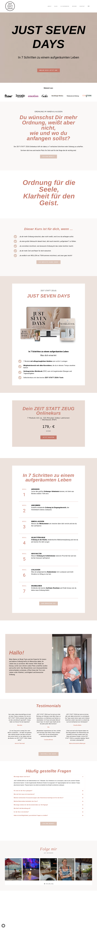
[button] (48, 776)
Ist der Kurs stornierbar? (21, 812)
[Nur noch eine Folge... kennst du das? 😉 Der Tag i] (31, 869)
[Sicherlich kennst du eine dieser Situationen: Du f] (83, 869)
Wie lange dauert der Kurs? (22, 776)
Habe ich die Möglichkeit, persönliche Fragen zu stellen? (31, 815)
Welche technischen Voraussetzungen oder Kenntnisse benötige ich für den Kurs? (39, 797)
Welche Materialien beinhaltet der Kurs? (26, 801)
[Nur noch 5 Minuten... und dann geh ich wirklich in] (48, 869)
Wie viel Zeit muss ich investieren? (24, 794)
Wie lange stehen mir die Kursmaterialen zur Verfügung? (31, 805)
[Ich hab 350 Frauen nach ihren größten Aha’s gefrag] (66, 869)
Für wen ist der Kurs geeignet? (23, 790)
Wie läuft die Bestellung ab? (22, 808)
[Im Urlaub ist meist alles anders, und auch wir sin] (13, 869)
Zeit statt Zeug (10, 6)
